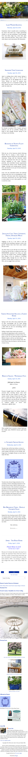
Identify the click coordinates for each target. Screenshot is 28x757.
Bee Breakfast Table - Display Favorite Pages (14, 508)
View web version (14, 574)
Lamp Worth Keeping (14, 25)
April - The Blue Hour (14, 540)
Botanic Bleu (10, 728)
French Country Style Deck (14, 691)
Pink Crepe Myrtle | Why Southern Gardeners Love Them (14, 657)
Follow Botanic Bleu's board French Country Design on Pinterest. (12, 585)
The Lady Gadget (18, 753)
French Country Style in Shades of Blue (14, 674)
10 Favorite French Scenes (14, 442)
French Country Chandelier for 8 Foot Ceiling (11, 590)
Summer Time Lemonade (14, 70)
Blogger (16, 755)
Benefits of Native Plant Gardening (14, 145)
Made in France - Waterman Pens (14, 376)
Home (14, 572)
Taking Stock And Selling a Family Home (14, 315)
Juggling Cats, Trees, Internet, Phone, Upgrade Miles (14, 234)
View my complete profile (5, 740)
